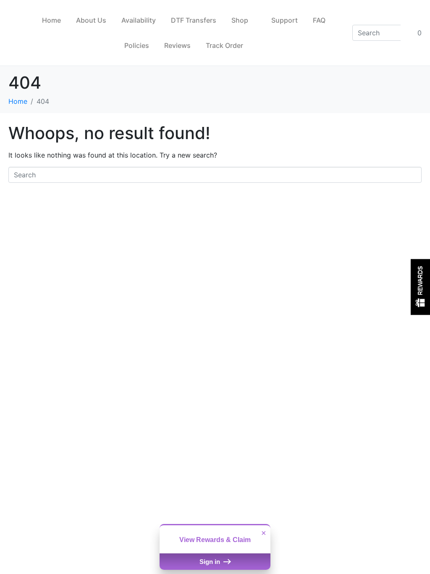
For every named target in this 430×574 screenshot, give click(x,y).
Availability (138, 20)
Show (420, 287)
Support (284, 20)
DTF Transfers (193, 20)
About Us (91, 20)
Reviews (177, 45)
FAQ (319, 20)
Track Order (224, 45)
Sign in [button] (210, 561)
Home (51, 20)
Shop (239, 20)
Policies (136, 45)
